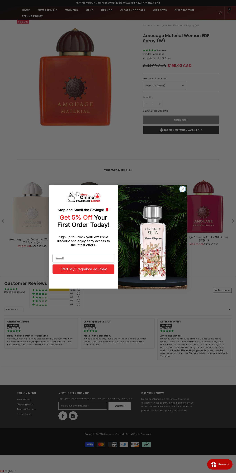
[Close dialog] (183, 189)
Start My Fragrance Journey (83, 269)
